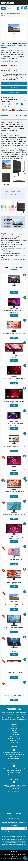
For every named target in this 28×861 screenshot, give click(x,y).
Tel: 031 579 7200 (15, 772)
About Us (14, 727)
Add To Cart (14, 88)
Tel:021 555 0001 (14, 789)
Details (14, 293)
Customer (14, 732)
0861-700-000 (15, 811)
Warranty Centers (14, 742)
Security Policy (14, 740)
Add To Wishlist (14, 83)
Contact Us (14, 728)
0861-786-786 (15, 814)
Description (5, 116)
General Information (14, 734)
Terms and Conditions (14, 738)
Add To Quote (14, 92)
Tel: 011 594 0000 (15, 756)
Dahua (25, 43)
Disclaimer (14, 730)
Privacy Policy (14, 736)
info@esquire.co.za (14, 758)
